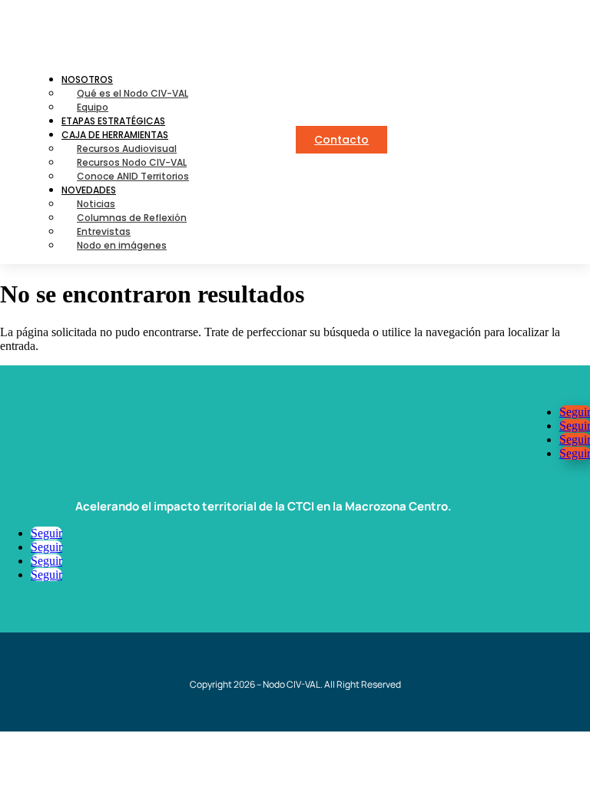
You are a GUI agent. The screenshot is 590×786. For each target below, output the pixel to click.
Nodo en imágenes (122, 245)
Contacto (341, 139)
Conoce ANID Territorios (133, 176)
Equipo (92, 107)
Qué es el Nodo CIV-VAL (132, 93)
